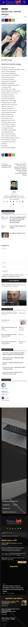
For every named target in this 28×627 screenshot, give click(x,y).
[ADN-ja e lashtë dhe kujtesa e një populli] (23, 329)
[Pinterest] (9, 20)
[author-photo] (14, 189)
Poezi (6, 8)
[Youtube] (14, 204)
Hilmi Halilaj (5, 353)
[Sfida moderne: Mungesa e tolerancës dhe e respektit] (24, 619)
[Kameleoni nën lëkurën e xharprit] (23, 314)
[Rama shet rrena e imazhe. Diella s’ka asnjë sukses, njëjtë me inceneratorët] (24, 602)
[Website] (20, 202)
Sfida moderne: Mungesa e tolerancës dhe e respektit (8, 618)
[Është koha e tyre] (14, 298)
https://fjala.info (14, 194)
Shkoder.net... (4, 544)
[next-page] (5, 240)
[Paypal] (11, 202)
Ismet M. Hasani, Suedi (7, 357)
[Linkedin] (13, 528)
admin (4, 16)
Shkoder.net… (4, 394)
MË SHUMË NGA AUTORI (8, 213)
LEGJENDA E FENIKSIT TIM (17, 233)
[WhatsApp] (13, 20)
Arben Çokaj (4, 388)
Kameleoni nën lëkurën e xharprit (9, 313)
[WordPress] (23, 202)
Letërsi (6, 6)
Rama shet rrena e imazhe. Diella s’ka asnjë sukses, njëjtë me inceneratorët (10, 603)
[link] (6, 60)
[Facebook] (2, 20)
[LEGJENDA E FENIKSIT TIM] (5, 235)
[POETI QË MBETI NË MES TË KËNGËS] (5, 227)
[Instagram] (7, 202)
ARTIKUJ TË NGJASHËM (8, 211)
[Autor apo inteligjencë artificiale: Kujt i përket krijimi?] (23, 336)
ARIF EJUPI (4, 362)
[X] (6, 20)
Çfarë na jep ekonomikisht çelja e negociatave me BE (6, 165)
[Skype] (14, 202)
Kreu (2, 6)
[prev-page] (2, 240)
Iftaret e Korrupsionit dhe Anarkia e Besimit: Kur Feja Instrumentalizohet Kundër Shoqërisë (10, 610)
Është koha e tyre (7, 302)
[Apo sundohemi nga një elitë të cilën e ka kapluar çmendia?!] (23, 343)
